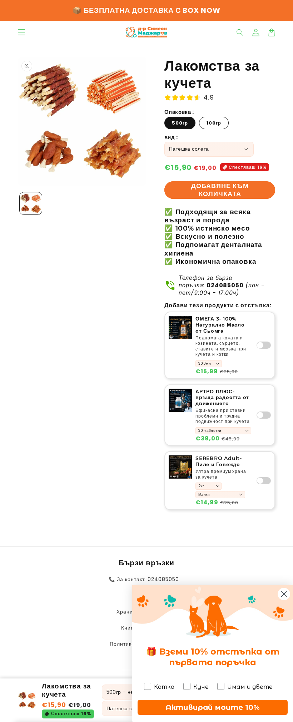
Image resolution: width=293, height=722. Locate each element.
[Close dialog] (284, 594)
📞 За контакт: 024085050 (144, 579)
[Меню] (21, 32)
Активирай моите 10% (212, 707)
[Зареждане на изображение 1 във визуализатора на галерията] (31, 203)
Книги (128, 627)
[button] (240, 32)
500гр (180, 123)
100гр (214, 123)
